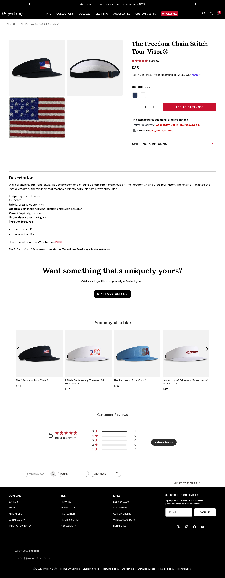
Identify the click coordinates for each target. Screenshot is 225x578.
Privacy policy (166, 568)
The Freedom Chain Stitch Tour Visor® (40, 24)
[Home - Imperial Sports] (12, 14)
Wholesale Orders (124, 519)
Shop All (11, 24)
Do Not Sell (128, 568)
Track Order (68, 507)
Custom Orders (122, 513)
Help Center (68, 513)
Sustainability (17, 519)
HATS (48, 13)
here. (58, 242)
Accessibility (68, 525)
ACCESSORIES (121, 13)
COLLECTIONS (64, 13)
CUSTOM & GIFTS (145, 13)
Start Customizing (112, 294)
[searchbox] (37, 474)
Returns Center (70, 519)
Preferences (184, 568)
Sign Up (205, 512)
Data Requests (146, 568)
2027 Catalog (121, 507)
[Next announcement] (196, 4)
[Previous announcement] (29, 4)
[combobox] (73, 474)
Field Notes (119, 525)
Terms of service (70, 568)
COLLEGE (84, 13)
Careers (13, 501)
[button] (204, 14)
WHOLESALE (169, 13)
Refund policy (111, 568)
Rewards (66, 501)
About (12, 507)
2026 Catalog (121, 501)
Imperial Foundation (20, 525)
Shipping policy (91, 568)
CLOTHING (102, 13)
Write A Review (164, 442)
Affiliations (15, 513)
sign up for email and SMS (127, 4)
